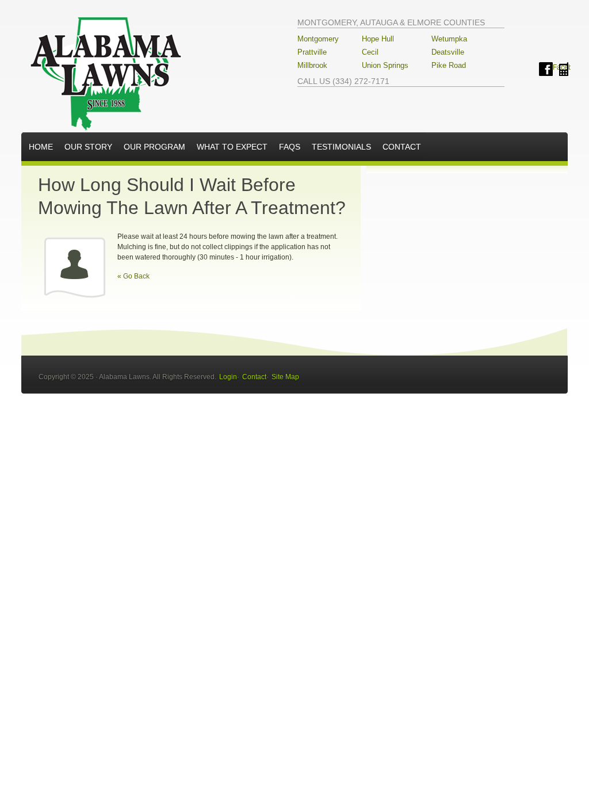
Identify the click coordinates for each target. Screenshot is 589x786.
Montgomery (318, 39)
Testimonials (341, 146)
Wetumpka (449, 39)
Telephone (564, 69)
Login (228, 377)
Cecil (370, 52)
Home (41, 146)
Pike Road (448, 65)
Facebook (546, 69)
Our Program (154, 146)
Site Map (285, 377)
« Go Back (133, 276)
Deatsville (447, 52)
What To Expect (232, 146)
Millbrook (312, 65)
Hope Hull (378, 39)
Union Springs (385, 65)
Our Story (88, 146)
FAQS (289, 146)
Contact (402, 146)
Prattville (312, 52)
